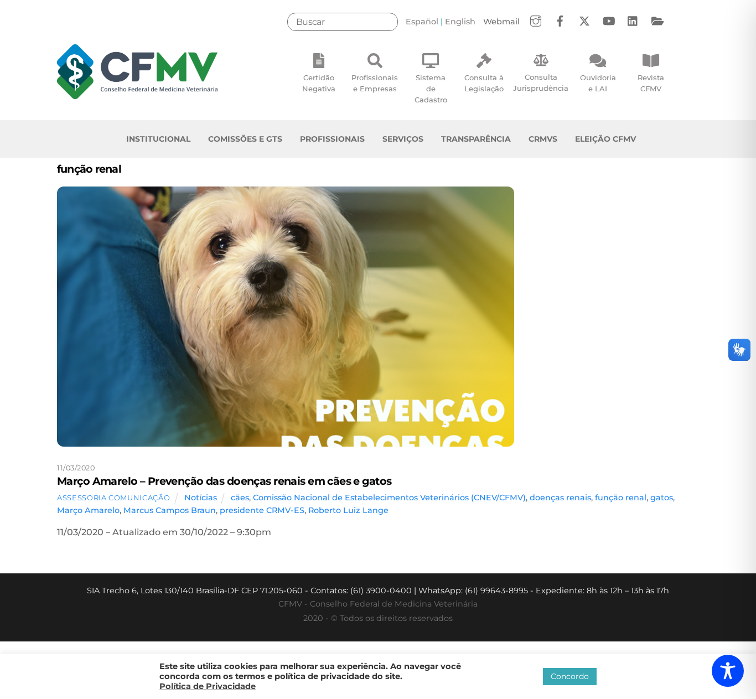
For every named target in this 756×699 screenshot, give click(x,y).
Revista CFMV (651, 83)
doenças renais (560, 498)
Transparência (476, 139)
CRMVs (543, 139)
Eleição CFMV (605, 139)
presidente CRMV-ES (262, 510)
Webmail (501, 22)
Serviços (402, 139)
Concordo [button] (570, 676)
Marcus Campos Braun (169, 510)
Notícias (200, 498)
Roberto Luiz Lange (348, 510)
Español (422, 22)
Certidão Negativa (318, 83)
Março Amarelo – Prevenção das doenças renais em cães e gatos (224, 481)
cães (240, 498)
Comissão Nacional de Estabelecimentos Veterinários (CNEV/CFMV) (389, 498)
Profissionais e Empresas (374, 83)
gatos (661, 498)
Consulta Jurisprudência (540, 82)
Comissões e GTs (245, 139)
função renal (620, 498)
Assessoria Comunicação (113, 497)
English (460, 22)
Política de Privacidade (207, 686)
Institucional (158, 139)
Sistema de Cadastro (431, 88)
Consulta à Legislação (484, 83)
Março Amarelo (88, 510)
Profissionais (332, 139)
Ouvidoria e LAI (598, 83)
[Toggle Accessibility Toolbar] (728, 671)
